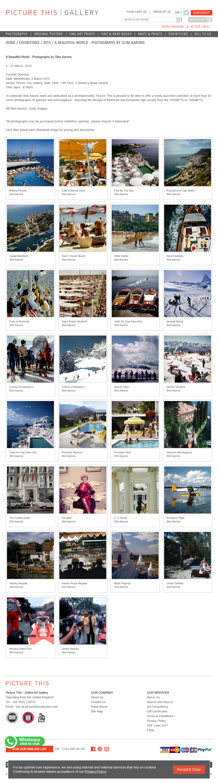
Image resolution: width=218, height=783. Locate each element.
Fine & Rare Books (116, 34)
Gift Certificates (157, 711)
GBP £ (178, 12)
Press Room (99, 706)
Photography (17, 34)
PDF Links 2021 (157, 725)
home (11, 42)
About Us (97, 697)
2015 (47, 42)
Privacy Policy (95, 771)
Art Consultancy (157, 706)
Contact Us (98, 702)
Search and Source (160, 702)
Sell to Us (202, 34)
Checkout (201, 12)
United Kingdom (185, 26)
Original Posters (48, 34)
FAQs (150, 730)
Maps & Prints (150, 34)
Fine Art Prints (82, 34)
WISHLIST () (162, 11)
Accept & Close (189, 769)
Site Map (97, 711)
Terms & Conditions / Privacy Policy (161, 718)
